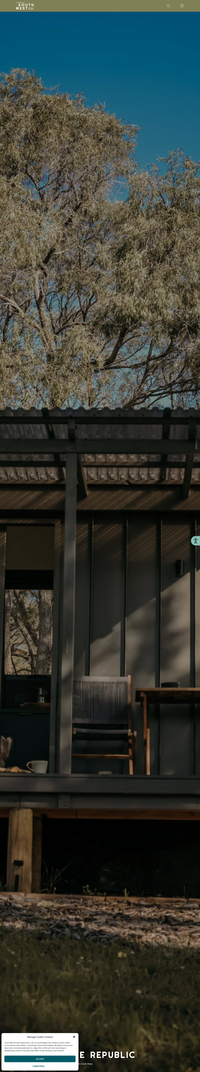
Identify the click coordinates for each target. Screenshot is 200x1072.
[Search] (168, 5)
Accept (40, 1059)
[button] (74, 1036)
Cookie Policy (39, 1066)
